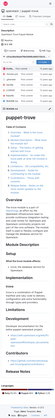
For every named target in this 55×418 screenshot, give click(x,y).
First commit (21, 68)
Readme (8, 40)
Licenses (35, 415)
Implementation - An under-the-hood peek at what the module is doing (29, 159)
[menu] (12, 415)
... (30, 68)
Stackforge (12, 210)
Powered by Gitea (19, 407)
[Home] (5, 3)
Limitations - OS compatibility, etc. (30, 166)
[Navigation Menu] (51, 3)
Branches (29, 50)
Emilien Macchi (10, 68)
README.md (12, 101)
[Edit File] (49, 108)
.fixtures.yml (12, 74)
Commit (11, 50)
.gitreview (11, 79)
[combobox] (18, 62)
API (45, 415)
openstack (12, 11)
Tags (46, 50)
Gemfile (9, 85)
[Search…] (51, 24)
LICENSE (10, 90)
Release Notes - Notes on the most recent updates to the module (27, 189)
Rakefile (10, 95)
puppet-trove (30, 11)
